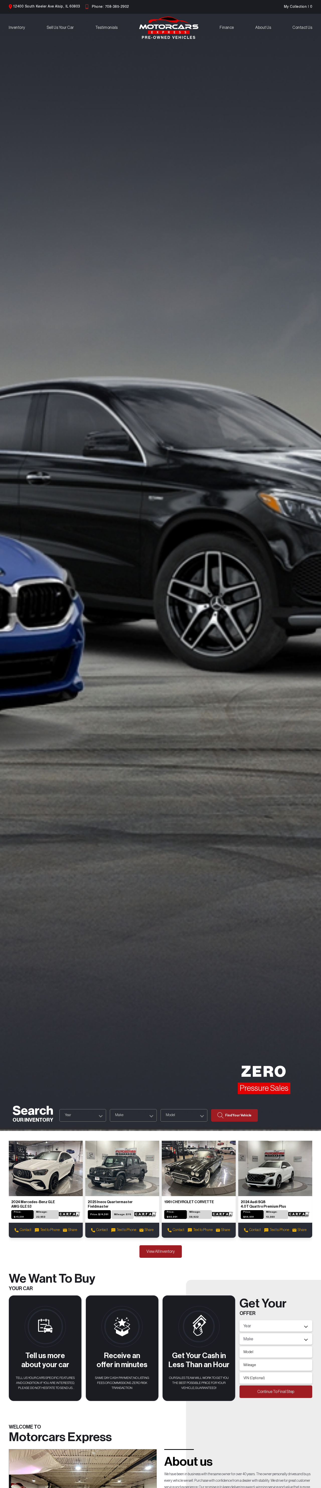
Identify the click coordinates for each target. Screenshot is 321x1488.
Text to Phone (50, 1230)
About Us (263, 28)
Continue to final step (275, 1392)
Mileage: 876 (122, 1214)
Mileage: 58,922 (195, 1214)
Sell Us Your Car (60, 28)
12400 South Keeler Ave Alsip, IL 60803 (46, 6)
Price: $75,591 (19, 1214)
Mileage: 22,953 (41, 1214)
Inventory (17, 28)
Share (72, 1230)
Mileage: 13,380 (271, 1214)
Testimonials (106, 28)
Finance (227, 28)
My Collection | (298, 7)
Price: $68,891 (172, 1214)
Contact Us (302, 28)
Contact (25, 1230)
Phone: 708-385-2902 (110, 7)
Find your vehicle (238, 1115)
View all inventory (160, 1252)
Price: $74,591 (99, 1214)
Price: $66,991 (248, 1214)
